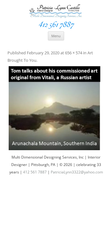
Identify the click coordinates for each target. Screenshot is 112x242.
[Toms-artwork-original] (56, 107)
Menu (56, 36)
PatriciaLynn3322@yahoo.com (77, 172)
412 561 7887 (56, 24)
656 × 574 (73, 53)
